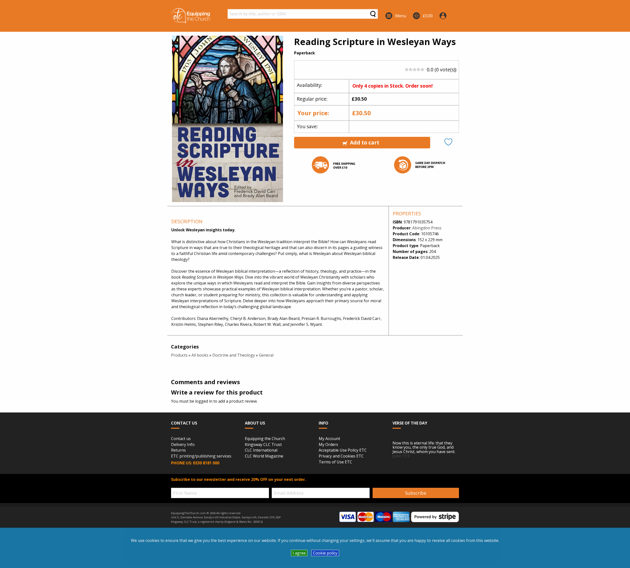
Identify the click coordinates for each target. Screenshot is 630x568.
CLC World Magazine (264, 456)
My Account (329, 439)
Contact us (181, 439)
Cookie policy (325, 553)
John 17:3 (401, 456)
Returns (178, 450)
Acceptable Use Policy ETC (343, 450)
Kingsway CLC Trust (263, 444)
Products (179, 355)
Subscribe (415, 493)
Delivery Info (183, 444)
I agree (299, 553)
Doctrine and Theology (233, 355)
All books (199, 355)
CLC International (261, 450)
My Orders (328, 444)
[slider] (414, 69)
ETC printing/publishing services (201, 456)
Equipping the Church (265, 439)
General (266, 355)
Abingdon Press (426, 228)
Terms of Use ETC (335, 462)
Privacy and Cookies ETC (341, 456)
